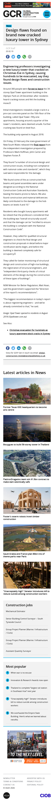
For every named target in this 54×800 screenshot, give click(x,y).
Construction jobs (19, 605)
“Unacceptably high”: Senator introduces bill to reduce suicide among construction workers (29, 702)
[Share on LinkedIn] (19, 57)
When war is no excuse (21, 672)
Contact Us (9, 784)
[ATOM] (15, 795)
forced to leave (35, 88)
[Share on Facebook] (8, 57)
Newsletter (9, 778)
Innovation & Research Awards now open (29, 680)
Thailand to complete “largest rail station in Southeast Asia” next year (29, 689)
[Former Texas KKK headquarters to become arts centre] (27, 391)
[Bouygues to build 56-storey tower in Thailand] (27, 428)
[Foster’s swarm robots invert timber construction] (27, 500)
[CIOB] (39, 795)
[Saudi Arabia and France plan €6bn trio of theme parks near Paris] (27, 537)
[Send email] (30, 57)
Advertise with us (36, 778)
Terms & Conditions (13, 781)
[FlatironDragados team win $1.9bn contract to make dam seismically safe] (27, 463)
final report (39, 144)
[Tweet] (13, 57)
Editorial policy (35, 784)
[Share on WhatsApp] (24, 57)
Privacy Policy (34, 781)
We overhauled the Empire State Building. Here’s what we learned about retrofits (28, 716)
